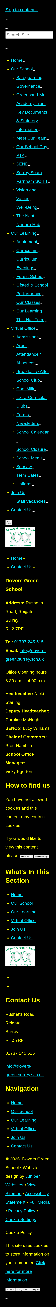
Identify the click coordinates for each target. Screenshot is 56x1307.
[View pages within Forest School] (44, 277)
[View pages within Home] (24, 61)
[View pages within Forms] (30, 416)
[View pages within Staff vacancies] (47, 502)
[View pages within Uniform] (33, 485)
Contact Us (21, 566)
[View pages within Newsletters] (40, 424)
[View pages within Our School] (34, 70)
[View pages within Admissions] (40, 338)
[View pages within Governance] (41, 87)
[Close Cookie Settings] (6, 1298)
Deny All (35, 1289)
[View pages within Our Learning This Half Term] (45, 321)
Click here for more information (25, 1271)
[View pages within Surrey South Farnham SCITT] (49, 182)
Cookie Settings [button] (20, 1219)
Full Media (39, 1202)
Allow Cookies (26, 857)
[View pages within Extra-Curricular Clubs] (28, 407)
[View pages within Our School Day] (48, 148)
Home (17, 558)
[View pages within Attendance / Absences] (36, 364)
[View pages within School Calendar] (17, 442)
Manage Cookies (23, 1289)
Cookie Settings (41, 857)
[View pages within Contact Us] (33, 511)
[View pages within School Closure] (47, 450)
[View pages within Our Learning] (38, 234)
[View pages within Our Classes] (41, 303)
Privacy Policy (21, 1210)
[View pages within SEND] (29, 165)
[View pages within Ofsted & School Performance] (42, 295)
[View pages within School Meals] (44, 459)
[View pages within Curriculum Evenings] (35, 269)
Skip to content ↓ (21, 9)
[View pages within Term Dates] (40, 476)
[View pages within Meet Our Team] (47, 139)
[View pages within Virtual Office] (37, 329)
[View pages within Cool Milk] (35, 390)
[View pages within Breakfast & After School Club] (41, 381)
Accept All (11, 1289)
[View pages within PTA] (25, 156)
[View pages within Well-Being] (38, 208)
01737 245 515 (29, 641)
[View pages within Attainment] (38, 243)
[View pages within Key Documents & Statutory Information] (39, 130)
